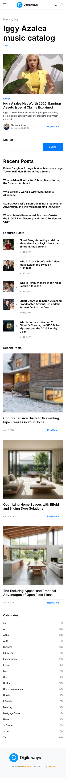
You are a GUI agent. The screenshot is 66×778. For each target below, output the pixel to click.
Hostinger (26, 766)
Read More (53, 126)
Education (8, 653)
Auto (5, 641)
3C (4, 622)
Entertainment (10, 659)
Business (7, 647)
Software (7, 725)
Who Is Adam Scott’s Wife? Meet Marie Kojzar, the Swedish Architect (31, 181)
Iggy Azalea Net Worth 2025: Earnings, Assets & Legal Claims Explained (33, 105)
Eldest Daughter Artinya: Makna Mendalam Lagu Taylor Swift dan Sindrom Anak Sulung (33, 170)
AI (4, 628)
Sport (6, 731)
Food (5, 671)
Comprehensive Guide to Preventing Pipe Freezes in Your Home (31, 420)
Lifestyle (7, 701)
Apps (6, 634)
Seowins (52, 766)
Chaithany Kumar (19, 125)
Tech (5, 737)
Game (6, 677)
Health (6, 683)
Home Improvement (13, 689)
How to (6, 99)
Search (8, 139)
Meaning (7, 707)
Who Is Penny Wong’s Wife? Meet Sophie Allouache (28, 193)
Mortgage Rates (11, 713)
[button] (4, 4)
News (6, 719)
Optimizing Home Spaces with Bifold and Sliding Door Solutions (31, 506)
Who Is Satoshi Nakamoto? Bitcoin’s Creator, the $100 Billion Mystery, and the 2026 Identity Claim (32, 218)
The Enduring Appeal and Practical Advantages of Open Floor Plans (29, 593)
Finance (7, 665)
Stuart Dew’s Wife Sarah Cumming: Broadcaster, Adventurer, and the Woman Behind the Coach (32, 205)
